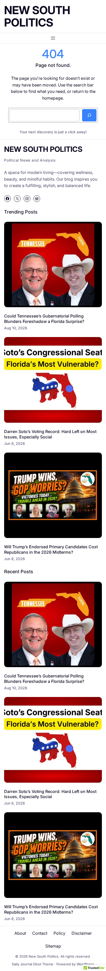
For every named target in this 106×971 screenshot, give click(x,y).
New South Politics (37, 16)
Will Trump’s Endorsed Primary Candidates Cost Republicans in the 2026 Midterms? (51, 549)
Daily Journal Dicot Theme (32, 964)
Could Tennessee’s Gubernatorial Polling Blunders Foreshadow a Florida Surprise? (44, 318)
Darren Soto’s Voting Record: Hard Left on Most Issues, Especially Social (50, 434)
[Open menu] (53, 38)
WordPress (85, 964)
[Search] (89, 115)
